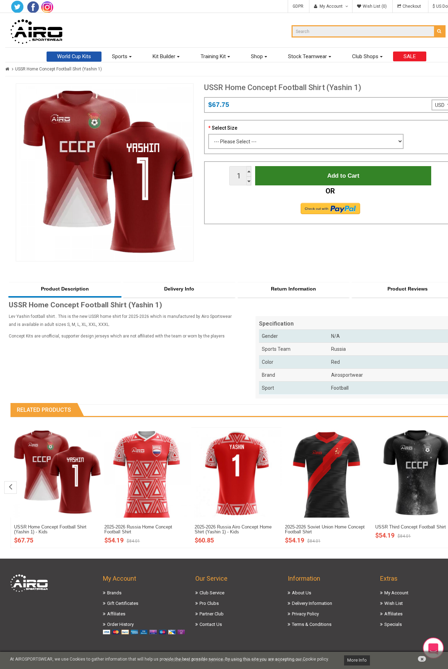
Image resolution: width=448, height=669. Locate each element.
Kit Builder (164, 56)
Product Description (65, 289)
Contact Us (211, 624)
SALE (410, 56)
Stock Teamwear (307, 56)
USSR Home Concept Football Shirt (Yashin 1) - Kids (50, 529)
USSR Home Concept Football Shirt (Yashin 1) (58, 69)
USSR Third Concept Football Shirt (410, 527)
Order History (120, 624)
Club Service (212, 592)
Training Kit (213, 56)
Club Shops (365, 56)
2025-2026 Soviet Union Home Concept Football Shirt (325, 529)
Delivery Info (179, 289)
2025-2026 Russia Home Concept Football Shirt (138, 529)
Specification (276, 323)
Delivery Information (312, 603)
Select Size (224, 128)
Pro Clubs (209, 603)
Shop (257, 56)
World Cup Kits (74, 56)
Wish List (393, 603)
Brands (114, 592)
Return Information (293, 289)
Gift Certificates (122, 603)
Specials (393, 624)
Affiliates (116, 613)
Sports (119, 56)
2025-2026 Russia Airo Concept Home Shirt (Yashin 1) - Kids (233, 529)
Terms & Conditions (311, 624)
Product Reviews (407, 289)
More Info (357, 660)
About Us (301, 592)
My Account (396, 592)
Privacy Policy (305, 613)
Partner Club (212, 613)
